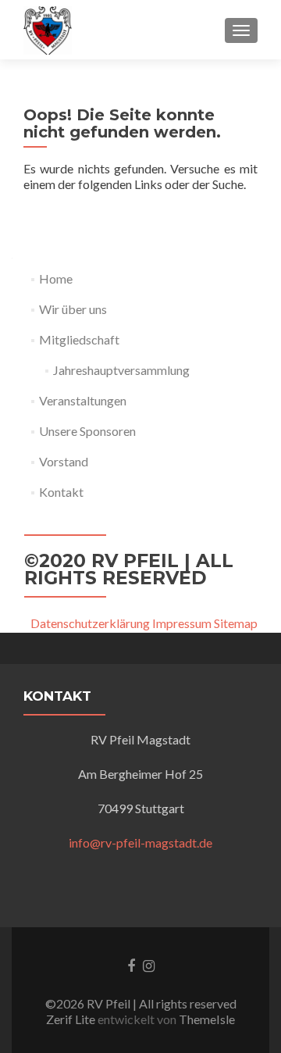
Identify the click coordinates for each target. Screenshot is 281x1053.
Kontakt (61, 491)
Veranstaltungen (82, 400)
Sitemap (236, 623)
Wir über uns (73, 309)
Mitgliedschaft (79, 339)
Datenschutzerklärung (90, 623)
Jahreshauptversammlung (121, 369)
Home (56, 278)
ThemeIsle (207, 1019)
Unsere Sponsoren (87, 430)
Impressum (182, 623)
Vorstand (63, 461)
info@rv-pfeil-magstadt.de (140, 842)
